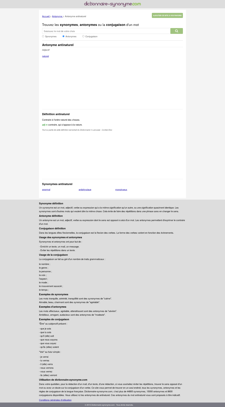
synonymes (69, 24)
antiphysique (85, 189)
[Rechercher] (176, 31)
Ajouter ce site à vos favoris (167, 15)
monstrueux (121, 189)
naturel (45, 56)
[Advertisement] (112, 85)
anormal (46, 189)
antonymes (88, 24)
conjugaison (115, 24)
